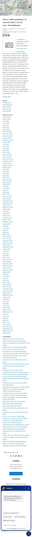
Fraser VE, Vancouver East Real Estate (14, 376)
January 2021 (7, 238)
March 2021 (6, 234)
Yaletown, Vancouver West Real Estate (14, 445)
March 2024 (6, 178)
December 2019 (7, 264)
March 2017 (6, 322)
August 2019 (6, 272)
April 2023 (6, 192)
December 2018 (7, 289)
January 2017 (7, 324)
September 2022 (8, 207)
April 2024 (6, 176)
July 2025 (6, 144)
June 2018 (6, 301)
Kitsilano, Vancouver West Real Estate (14, 395)
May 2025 (6, 148)
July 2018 (6, 299)
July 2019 (6, 274)
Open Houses (7, 109)
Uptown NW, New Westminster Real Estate (16, 435)
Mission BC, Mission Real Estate (12, 404)
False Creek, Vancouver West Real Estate (15, 374)
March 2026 (6, 129)
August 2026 (7, 119)
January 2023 (7, 199)
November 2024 (8, 161)
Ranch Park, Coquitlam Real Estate (14, 416)
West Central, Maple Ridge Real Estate (15, 441)
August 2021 (6, 224)
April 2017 (6, 320)
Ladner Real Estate (8, 399)
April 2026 (6, 127)
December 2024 (8, 159)
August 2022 (7, 209)
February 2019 (7, 284)
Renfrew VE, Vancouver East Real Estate (15, 418)
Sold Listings (7, 111)
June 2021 (6, 228)
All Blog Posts (7, 102)
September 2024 (8, 165)
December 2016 (7, 326)
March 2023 (6, 194)
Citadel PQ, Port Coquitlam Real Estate (15, 347)
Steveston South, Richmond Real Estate (15, 427)
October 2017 (7, 310)
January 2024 (7, 182)
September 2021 (8, 222)
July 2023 (6, 186)
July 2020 (6, 251)
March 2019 (6, 282)
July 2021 (6, 226)
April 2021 (6, 232)
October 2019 (7, 268)
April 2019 (6, 280)
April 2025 (6, 150)
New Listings (7, 107)
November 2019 (7, 266)
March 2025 (6, 152)
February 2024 (7, 180)
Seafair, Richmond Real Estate (12, 422)
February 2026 (7, 131)
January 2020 (7, 261)
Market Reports (7, 105)
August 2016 (6, 333)
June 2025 (6, 146)
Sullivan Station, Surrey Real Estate (14, 429)
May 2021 (5, 230)
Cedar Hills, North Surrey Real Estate (14, 341)
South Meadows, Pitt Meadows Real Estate (16, 424)
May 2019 (5, 278)
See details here (22, 48)
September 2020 (8, 247)
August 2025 (7, 142)
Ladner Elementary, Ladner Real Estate (15, 397)
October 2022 (7, 205)
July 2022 (6, 211)
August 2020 (7, 249)
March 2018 (6, 307)
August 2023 (7, 184)
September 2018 (8, 295)
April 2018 (6, 305)
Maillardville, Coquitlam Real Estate (14, 401)
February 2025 (7, 155)
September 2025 (8, 140)
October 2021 (7, 219)
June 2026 (6, 123)
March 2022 (6, 215)
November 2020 (8, 243)
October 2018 (7, 293)
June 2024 (6, 171)
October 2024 (7, 163)
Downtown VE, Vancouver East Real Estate (16, 364)
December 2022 (8, 201)
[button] (10, 456)
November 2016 (7, 328)
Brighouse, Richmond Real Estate (13, 339)
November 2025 (8, 136)
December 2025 (8, 134)
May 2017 (5, 318)
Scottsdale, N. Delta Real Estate (12, 420)
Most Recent (6, 117)
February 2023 (7, 196)
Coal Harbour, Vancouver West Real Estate (16, 353)
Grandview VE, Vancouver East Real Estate (16, 387)
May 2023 (6, 190)
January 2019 (7, 287)
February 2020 (7, 259)
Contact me (16, 473)
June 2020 (6, 253)
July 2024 (6, 169)
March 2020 (6, 257)
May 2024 (6, 173)
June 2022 (6, 213)
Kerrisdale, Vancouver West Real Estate (15, 393)
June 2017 (6, 316)
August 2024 (7, 167)
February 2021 (7, 236)
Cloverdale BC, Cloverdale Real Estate (14, 351)
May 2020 (6, 255)
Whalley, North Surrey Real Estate (13, 443)
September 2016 (8, 331)
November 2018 (7, 291)
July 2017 (6, 314)
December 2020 (8, 240)
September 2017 (8, 312)
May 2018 (5, 303)
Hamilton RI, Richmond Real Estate (14, 389)
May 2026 (6, 125)
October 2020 (7, 245)
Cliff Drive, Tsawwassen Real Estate (14, 349)
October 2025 (7, 138)
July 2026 (6, 121)
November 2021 (7, 217)
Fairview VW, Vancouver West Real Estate (15, 372)
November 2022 (8, 203)
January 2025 (7, 157)
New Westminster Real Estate (12, 406)
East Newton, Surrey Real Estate (13, 370)
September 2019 (8, 270)
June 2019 (6, 276)
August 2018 (6, 297)
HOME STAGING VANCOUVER (12, 391)
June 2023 (6, 188)
